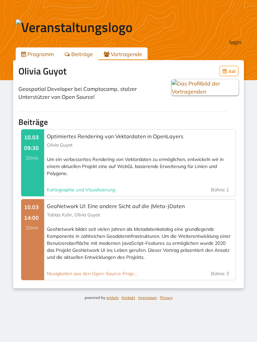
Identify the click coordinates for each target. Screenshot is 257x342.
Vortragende (125, 54)
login (235, 42)
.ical (231, 70)
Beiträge (81, 54)
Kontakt (128, 297)
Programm (40, 54)
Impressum (147, 297)
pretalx (112, 297)
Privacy (166, 297)
